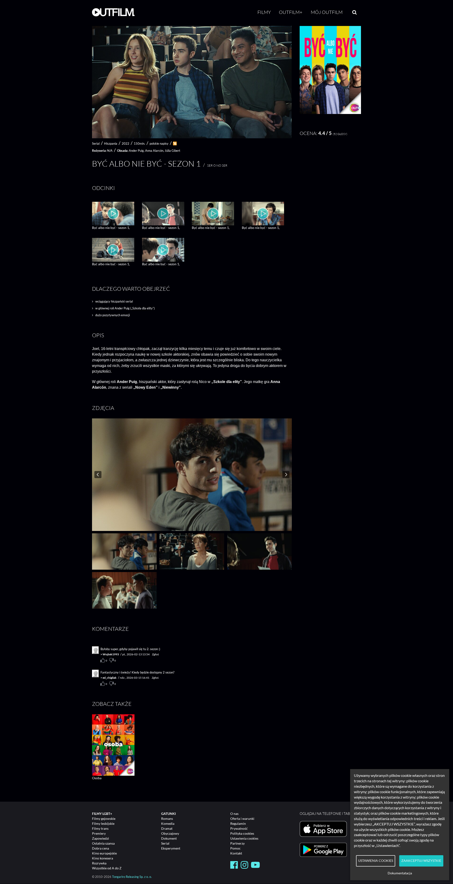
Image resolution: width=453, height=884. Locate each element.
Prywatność (239, 828)
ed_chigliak (110, 677)
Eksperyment (170, 848)
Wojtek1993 (111, 654)
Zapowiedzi (100, 838)
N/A (110, 150)
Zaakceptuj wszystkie (421, 861)
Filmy (264, 12)
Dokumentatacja (400, 873)
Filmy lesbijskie (103, 823)
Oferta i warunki (242, 819)
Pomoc (235, 848)
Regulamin (238, 823)
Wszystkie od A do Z (107, 868)
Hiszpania (110, 143)
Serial (165, 843)
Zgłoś (155, 654)
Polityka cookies (242, 833)
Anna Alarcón (154, 150)
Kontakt (236, 853)
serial (96, 143)
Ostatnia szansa (103, 843)
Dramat (166, 828)
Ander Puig (136, 150)
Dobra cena (100, 848)
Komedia (167, 823)
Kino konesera (102, 858)
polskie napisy (159, 143)
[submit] (354, 12)
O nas (234, 814)
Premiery (99, 833)
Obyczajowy (170, 833)
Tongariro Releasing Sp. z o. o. (132, 877)
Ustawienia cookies (244, 838)
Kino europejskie (104, 853)
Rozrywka (99, 863)
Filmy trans (100, 828)
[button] (330, 113)
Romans (167, 819)
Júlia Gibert (172, 150)
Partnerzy (237, 843)
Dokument (169, 838)
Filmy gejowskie (103, 819)
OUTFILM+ (290, 12)
